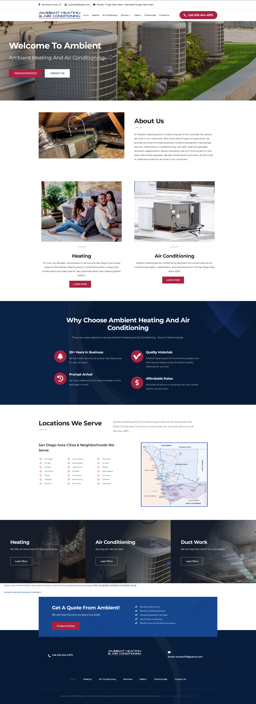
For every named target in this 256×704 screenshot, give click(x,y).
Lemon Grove (77, 459)
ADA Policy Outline (187, 696)
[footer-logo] (125, 651)
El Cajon (47, 463)
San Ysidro (76, 483)
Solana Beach (107, 471)
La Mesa (47, 467)
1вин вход (99, 585)
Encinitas (106, 475)
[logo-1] (60, 12)
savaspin (70, 585)
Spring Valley (77, 463)
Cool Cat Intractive (169, 696)
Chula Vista (77, 475)
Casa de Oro (77, 467)
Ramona (47, 483)
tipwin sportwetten (14, 585)
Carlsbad (105, 479)
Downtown (106, 459)
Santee (47, 475)
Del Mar (105, 467)
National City (77, 479)
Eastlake (75, 471)
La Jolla (105, 463)
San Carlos (48, 471)
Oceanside (106, 483)
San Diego (48, 459)
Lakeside (48, 479)
